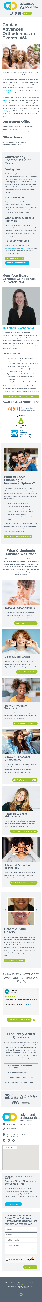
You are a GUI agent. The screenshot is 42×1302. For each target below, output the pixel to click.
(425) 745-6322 (13, 129)
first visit (7, 236)
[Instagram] (13, 1140)
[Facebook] (34, 1020)
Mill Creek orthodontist (22, 189)
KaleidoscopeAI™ (21, 1284)
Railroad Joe (15, 990)
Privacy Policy (29, 1286)
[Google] (9, 1140)
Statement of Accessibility (21, 1287)
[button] (5, 909)
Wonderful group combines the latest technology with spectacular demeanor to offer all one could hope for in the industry (21, 1002)
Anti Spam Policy (19, 1286)
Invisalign (5, 111)
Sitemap (10, 1286)
